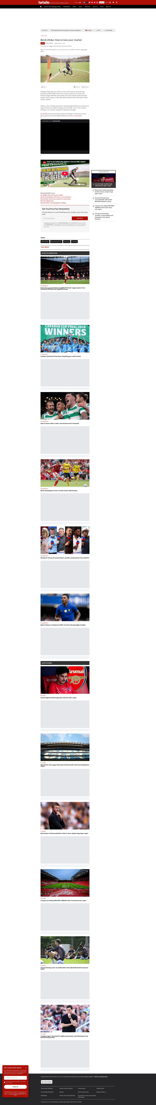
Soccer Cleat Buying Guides (52, 7)
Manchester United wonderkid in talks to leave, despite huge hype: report (104, 191)
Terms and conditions (47, 1088)
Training (74, 241)
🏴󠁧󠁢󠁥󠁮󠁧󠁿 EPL (98, 30)
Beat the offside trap (47, 201)
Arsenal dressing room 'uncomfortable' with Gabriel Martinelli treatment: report (103, 199)
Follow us (78, 87)
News (74, 7)
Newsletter (66, 7)
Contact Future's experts (66, 1088)
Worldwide (44, 1095)
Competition (44, 35)
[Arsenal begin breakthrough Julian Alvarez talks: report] (103, 180)
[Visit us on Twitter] (87, 2)
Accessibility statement (47, 1092)
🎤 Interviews (108, 30)
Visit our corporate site (100, 1076)
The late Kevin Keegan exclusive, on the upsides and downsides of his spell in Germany (104, 216)
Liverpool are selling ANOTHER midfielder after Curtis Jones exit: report (104, 207)
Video (80, 7)
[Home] (41, 6)
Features (87, 7)
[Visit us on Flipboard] (95, 2)
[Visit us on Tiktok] (97, 2)
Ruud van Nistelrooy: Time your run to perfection (56, 197)
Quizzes (95, 7)
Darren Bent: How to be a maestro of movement (55, 199)
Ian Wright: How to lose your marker (52, 195)
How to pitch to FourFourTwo (67, 1095)
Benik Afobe (44, 114)
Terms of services (63, 223)
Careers (61, 1092)
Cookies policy (100, 1088)
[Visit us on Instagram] (92, 2)
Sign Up (15, 1087)
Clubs (102, 7)
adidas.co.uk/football (75, 116)
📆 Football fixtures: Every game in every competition (66, 30)
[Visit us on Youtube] (89, 2)
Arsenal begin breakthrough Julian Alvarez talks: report (103, 184)
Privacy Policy (21, 1092)
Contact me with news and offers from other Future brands (16, 1082)
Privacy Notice (49, 224)
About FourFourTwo (83, 1092)
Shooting (66, 241)
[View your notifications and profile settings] (113, 2)
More (108, 7)
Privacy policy (81, 1088)
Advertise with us (101, 1092)
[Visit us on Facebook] (84, 2)
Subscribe (101, 2)
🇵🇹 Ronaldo (88, 30)
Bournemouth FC (56, 241)
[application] (65, 136)
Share (44, 87)
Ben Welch (50, 43)
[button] (116, 2)
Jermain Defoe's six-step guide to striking (53, 203)
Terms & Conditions (14, 1094)
